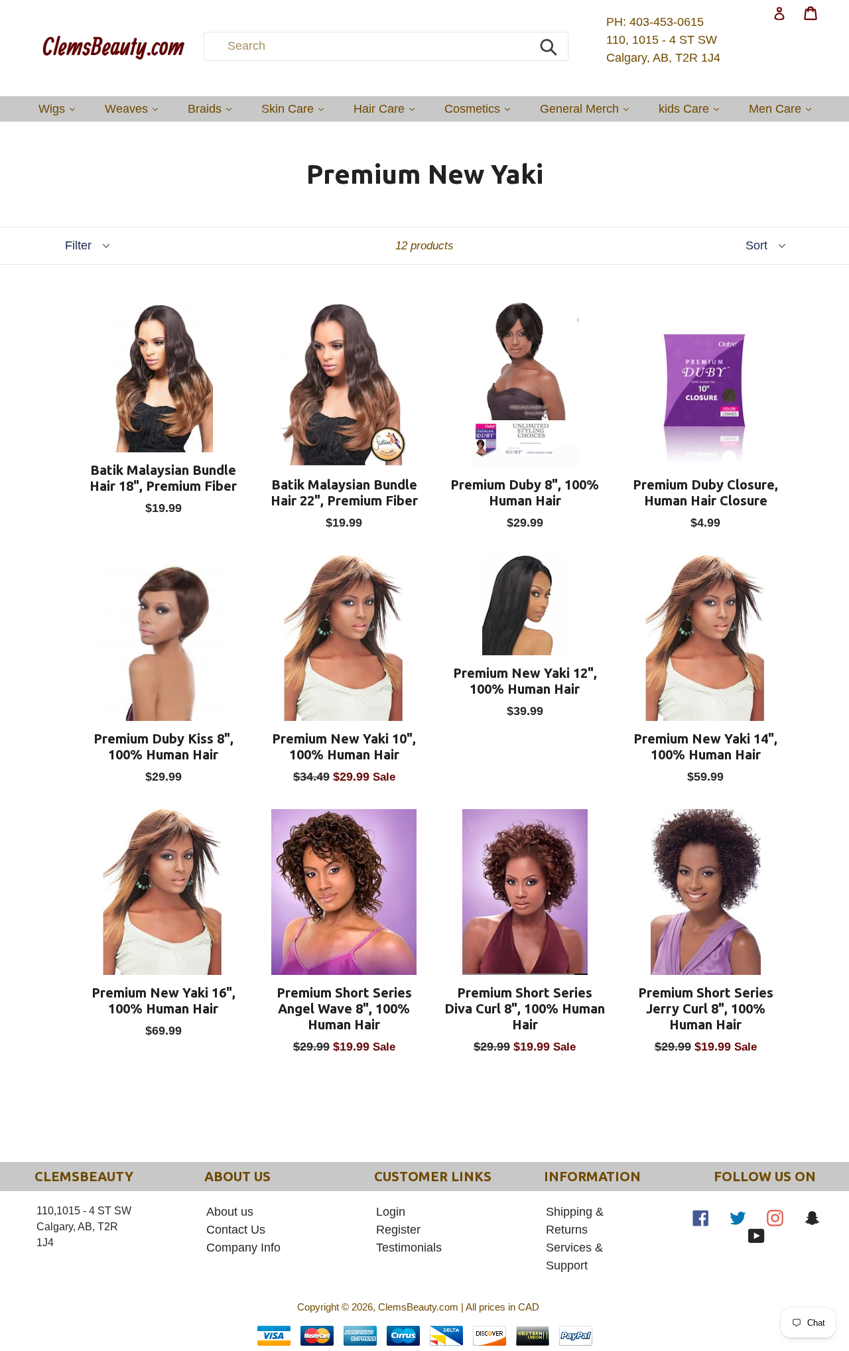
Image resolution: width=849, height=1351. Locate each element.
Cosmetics (480, 108)
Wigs (60, 108)
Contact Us (235, 1229)
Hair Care (387, 108)
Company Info (243, 1247)
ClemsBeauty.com (418, 1307)
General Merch (587, 108)
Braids (213, 108)
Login (390, 1211)
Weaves (134, 108)
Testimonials (409, 1247)
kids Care (692, 108)
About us (229, 1211)
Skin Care (295, 108)
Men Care (783, 108)
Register (398, 1229)
